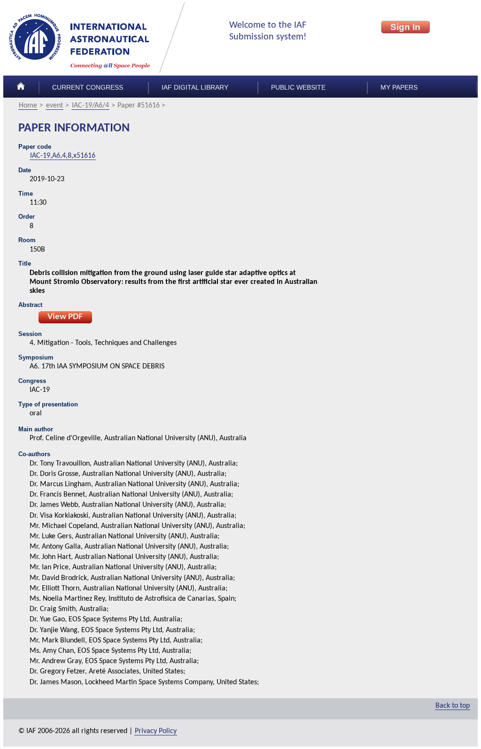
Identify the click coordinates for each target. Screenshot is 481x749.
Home (28, 105)
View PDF (65, 317)
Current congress (87, 87)
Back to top (452, 706)
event (54, 105)
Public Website (298, 87)
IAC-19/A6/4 (90, 105)
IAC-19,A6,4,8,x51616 (62, 156)
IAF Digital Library (195, 87)
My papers (399, 87)
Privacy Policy (156, 731)
